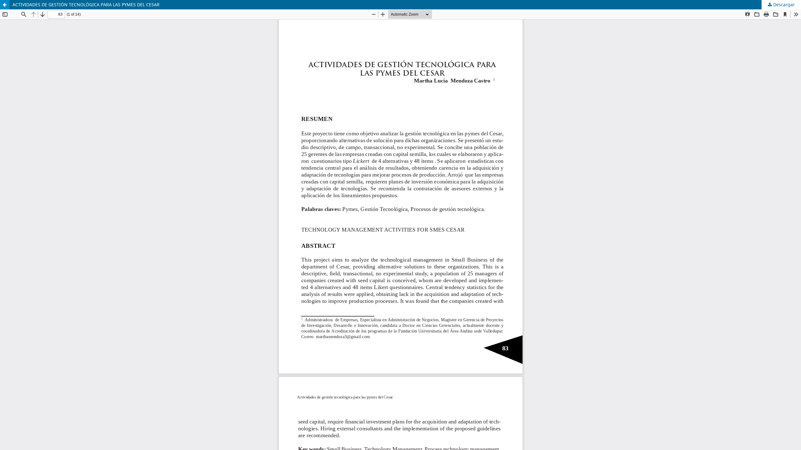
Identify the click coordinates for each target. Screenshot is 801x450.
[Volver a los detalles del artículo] (4, 4)
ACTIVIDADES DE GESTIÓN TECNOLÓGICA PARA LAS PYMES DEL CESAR (86, 5)
